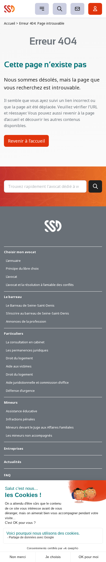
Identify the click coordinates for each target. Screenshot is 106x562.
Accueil (9, 23)
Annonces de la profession (26, 321)
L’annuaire (13, 260)
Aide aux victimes (19, 366)
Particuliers (13, 333)
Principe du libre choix (22, 268)
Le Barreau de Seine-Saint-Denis (30, 305)
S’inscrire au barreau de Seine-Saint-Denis (37, 313)
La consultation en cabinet (25, 342)
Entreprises (13, 448)
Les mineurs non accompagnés (29, 435)
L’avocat (11, 276)
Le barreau (13, 297)
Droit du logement (19, 358)
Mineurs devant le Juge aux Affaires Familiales (40, 427)
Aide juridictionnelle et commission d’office (37, 382)
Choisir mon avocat (20, 252)
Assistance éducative (21, 411)
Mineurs (11, 402)
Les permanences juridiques (27, 350)
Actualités (12, 462)
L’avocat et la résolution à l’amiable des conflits (40, 284)
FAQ (7, 475)
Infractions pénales (20, 419)
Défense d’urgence (20, 390)
